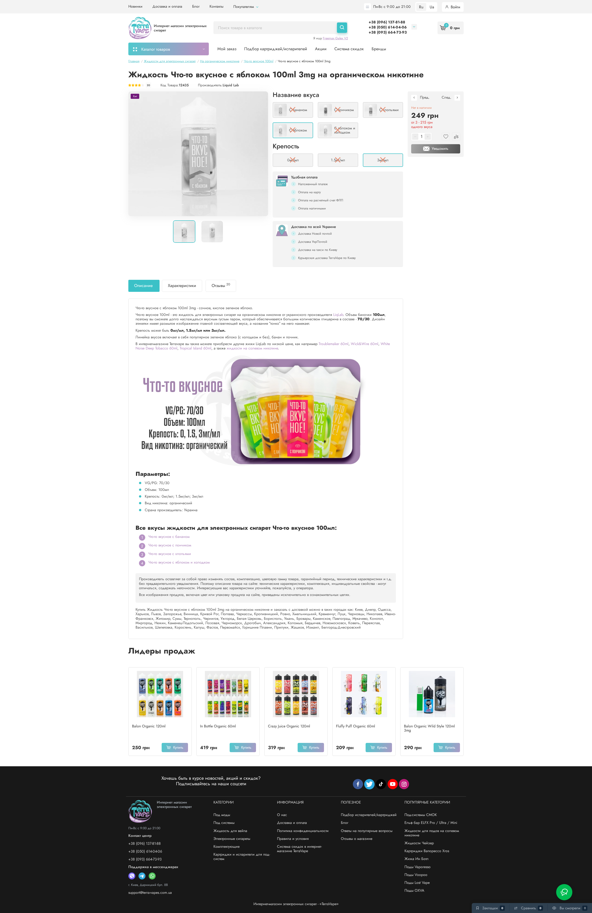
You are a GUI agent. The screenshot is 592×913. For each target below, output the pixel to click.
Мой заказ (226, 49)
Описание (143, 286)
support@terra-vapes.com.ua (150, 892)
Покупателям (244, 6)
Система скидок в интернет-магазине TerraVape (299, 849)
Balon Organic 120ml (149, 726)
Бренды (379, 49)
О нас (282, 814)
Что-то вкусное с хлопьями (169, 553)
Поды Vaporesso (417, 866)
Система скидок (349, 49)
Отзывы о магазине (356, 838)
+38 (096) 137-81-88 (387, 22)
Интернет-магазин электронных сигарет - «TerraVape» (296, 904)
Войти (455, 7)
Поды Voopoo (415, 874)
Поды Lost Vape (417, 882)
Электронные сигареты (231, 838)
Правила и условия (293, 838)
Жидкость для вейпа (230, 830)
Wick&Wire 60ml (364, 343)
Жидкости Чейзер (419, 843)
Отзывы (221, 285)
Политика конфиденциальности (303, 830)
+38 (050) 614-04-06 (388, 27)
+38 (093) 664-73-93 (388, 32)
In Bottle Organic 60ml (218, 726)
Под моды (221, 814)
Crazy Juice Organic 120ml (289, 726)
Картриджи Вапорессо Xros (426, 851)
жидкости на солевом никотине (252, 348)
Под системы (223, 822)
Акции (321, 49)
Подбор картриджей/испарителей (275, 49)
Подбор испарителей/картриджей (369, 814)
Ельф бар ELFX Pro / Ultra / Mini (430, 822)
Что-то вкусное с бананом (169, 536)
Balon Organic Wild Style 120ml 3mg (429, 728)
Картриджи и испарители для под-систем (241, 856)
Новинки (135, 6)
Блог (196, 6)
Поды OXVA (414, 890)
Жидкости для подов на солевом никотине (431, 833)
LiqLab (338, 314)
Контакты (216, 6)
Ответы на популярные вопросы (366, 830)
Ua (432, 7)
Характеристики (182, 286)
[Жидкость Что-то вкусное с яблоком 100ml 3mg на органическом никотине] (198, 153)
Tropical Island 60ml (195, 348)
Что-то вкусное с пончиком (169, 545)
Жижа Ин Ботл (416, 858)
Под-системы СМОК (420, 814)
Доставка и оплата (167, 6)
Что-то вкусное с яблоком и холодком (179, 562)
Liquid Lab (231, 85)
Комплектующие (226, 846)
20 (148, 85)
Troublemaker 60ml (333, 343)
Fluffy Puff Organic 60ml (355, 726)
